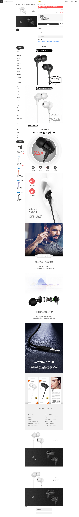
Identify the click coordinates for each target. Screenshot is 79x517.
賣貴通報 (62, 9)
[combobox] (9, 1)
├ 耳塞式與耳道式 (32, 4)
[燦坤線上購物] (39, 1)
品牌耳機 (18, 97)
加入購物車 (48, 24)
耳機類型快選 (19, 55)
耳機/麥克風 (23, 4)
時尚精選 (18, 84)
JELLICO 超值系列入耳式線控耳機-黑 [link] (40, 4)
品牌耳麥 (18, 125)
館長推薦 (18, 49)
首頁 (16, 4)
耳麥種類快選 (27, 4)
